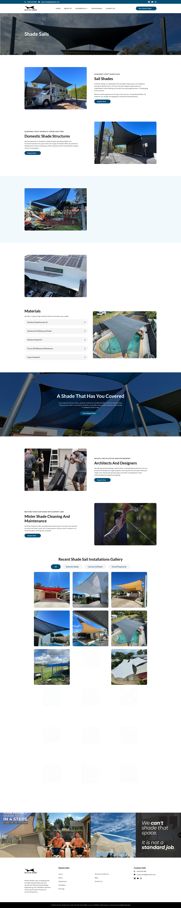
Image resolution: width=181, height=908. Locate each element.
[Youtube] (152, 2)
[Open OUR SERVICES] (87, 8)
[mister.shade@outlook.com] (39, 2)
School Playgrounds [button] (119, 567)
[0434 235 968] (25, 2)
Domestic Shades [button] (72, 567)
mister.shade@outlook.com (50, 2)
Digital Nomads (125, 905)
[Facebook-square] (149, 2)
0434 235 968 (31, 2)
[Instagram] (155, 2)
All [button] (56, 567)
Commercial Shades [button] (95, 567)
